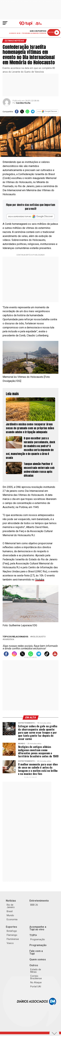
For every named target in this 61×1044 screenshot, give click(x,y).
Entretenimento (39, 900)
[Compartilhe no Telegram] (33, 112)
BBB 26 (34, 904)
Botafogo (12, 930)
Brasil (10, 911)
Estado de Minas (35, 970)
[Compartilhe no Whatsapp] (27, 112)
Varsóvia (9, 639)
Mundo (10, 915)
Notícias (11, 900)
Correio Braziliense (36, 977)
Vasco (10, 943)
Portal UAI (35, 986)
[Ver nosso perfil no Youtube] (55, 655)
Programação (37, 939)
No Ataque (36, 982)
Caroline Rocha (23, 103)
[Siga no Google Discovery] (47, 112)
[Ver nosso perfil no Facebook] (6, 655)
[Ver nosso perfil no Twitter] (22, 655)
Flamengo (12, 935)
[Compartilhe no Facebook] (17, 112)
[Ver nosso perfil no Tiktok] (46, 655)
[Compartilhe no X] (22, 112)
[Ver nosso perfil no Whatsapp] (30, 655)
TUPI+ (33, 935)
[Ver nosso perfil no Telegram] (38, 655)
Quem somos (37, 959)
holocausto (39, 637)
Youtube (39, 579)
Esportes (11, 926)
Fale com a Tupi (36, 952)
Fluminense (13, 939)
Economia (12, 919)
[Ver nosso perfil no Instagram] (14, 655)
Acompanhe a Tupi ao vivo (37, 928)
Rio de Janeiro (11, 906)
